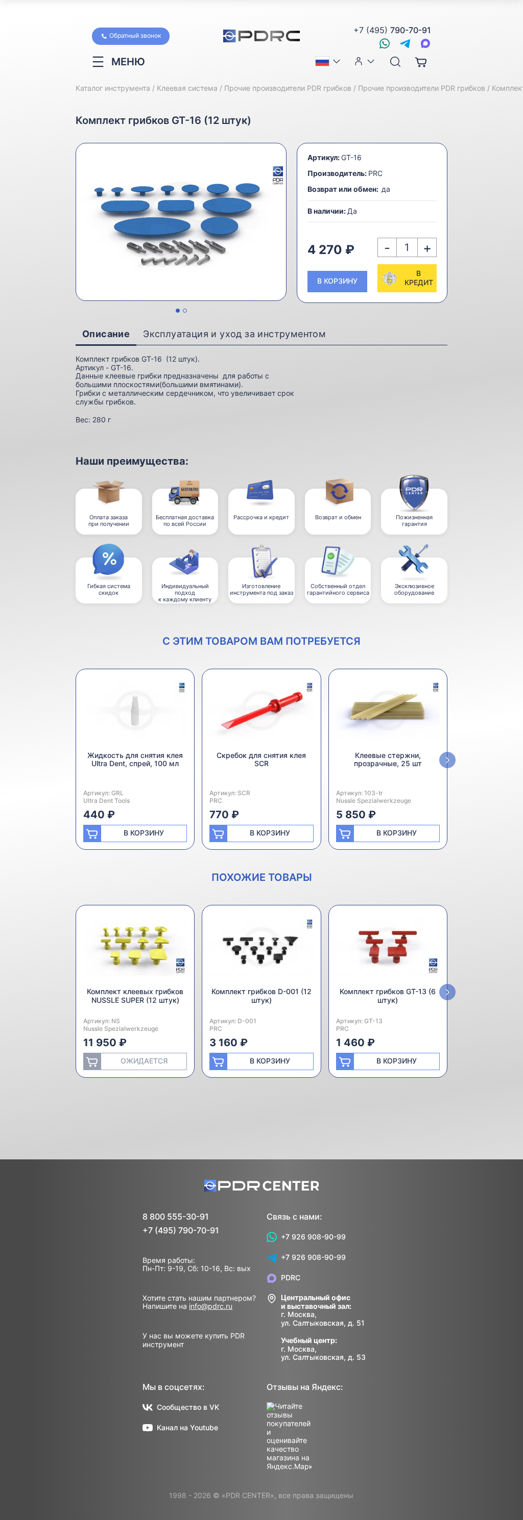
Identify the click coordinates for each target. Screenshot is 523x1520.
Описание (106, 333)
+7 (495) (392, 30)
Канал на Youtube (187, 1427)
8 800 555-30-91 (175, 1217)
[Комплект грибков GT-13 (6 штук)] (388, 950)
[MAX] (425, 43)
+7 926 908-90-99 (313, 1236)
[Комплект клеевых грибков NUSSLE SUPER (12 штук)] (135, 950)
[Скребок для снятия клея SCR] (261, 713)
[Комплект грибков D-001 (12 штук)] (261, 950)
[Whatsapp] (384, 43)
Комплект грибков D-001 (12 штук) (261, 995)
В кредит (419, 278)
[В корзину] (421, 62)
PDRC (290, 1277)
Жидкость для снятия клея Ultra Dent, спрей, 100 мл (135, 759)
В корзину (337, 280)
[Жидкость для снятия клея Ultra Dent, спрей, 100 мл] (135, 713)
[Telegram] (405, 43)
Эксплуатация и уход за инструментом (234, 333)
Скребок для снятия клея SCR (261, 759)
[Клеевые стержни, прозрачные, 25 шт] (388, 713)
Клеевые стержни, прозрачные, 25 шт (388, 759)
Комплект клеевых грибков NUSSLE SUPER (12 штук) (135, 995)
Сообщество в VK (188, 1407)
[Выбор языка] (328, 61)
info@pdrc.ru (210, 1306)
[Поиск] (395, 62)
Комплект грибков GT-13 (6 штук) (388, 995)
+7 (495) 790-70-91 (180, 1230)
